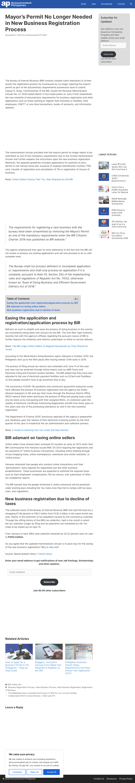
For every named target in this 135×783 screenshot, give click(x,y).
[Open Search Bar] (131, 4)
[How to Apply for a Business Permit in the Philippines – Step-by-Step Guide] (19, 651)
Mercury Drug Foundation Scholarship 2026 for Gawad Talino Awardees (120, 235)
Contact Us (99, 778)
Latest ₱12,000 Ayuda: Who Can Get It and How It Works (119, 166)
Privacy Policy (125, 778)
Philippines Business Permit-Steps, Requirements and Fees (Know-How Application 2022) (77, 668)
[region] (34, 764)
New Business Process (46, 687)
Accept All (51, 772)
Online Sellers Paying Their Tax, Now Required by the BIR (42, 179)
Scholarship (106, 4)
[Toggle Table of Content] (75, 299)
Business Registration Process (21, 687)
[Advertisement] (49, 59)
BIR (9, 684)
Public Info (16, 684)
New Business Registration (69, 687)
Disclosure (112, 778)
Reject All (34, 772)
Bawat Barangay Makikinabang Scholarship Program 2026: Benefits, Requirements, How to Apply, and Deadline (120, 201)
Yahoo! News (45, 554)
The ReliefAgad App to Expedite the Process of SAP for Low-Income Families (42, 693)
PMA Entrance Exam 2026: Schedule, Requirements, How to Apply (118, 212)
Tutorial (121, 4)
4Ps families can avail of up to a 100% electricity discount (119, 224)
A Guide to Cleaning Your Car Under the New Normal (40, 430)
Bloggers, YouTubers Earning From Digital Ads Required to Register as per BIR (48, 666)
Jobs (93, 4)
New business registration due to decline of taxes (33, 310)
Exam (83, 4)
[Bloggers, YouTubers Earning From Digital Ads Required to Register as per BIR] (48, 651)
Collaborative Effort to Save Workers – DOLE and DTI (31, 696)
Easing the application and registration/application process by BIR (42, 303)
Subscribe (49, 582)
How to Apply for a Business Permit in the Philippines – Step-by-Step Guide (17, 666)
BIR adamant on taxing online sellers (26, 306)
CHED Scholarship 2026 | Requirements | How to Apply (120, 178)
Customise (17, 772)
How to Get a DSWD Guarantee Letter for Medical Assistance (120, 189)
